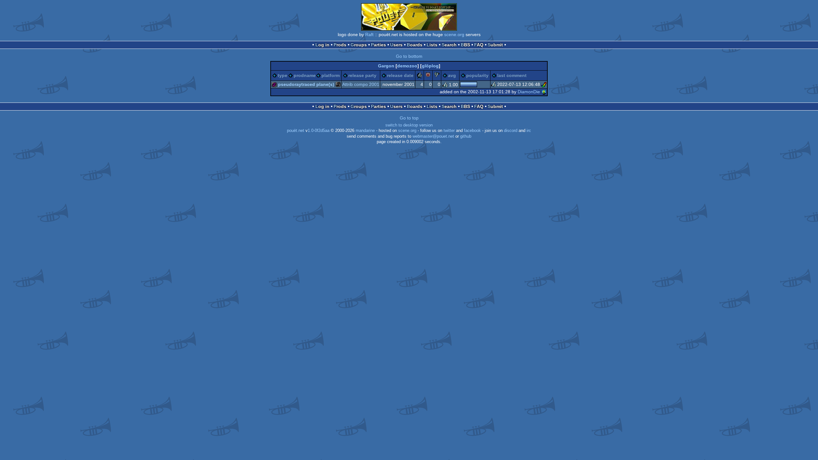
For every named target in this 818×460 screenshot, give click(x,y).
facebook (472, 130)
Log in (322, 44)
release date (400, 75)
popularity (477, 75)
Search (449, 44)
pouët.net (295, 130)
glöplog (430, 65)
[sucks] (436, 75)
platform (330, 75)
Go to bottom (409, 56)
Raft (369, 34)
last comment (512, 75)
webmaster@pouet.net (433, 136)
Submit (495, 44)
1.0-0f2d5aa (318, 130)
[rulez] (419, 75)
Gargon (386, 65)
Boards (414, 44)
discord (510, 130)
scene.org (454, 34)
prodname (305, 75)
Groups (359, 44)
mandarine (365, 130)
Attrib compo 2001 (360, 84)
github (465, 136)
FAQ (478, 44)
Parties (378, 44)
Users (396, 44)
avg (452, 75)
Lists (432, 44)
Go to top (409, 117)
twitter (449, 130)
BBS (465, 44)
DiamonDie (529, 91)
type (282, 75)
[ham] (543, 84)
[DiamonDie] (543, 91)
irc (529, 130)
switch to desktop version (409, 125)
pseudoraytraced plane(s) (306, 84)
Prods (340, 44)
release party (362, 75)
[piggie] (428, 75)
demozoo (407, 65)
